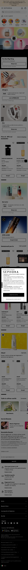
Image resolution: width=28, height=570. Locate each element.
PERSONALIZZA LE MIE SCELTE (13, 299)
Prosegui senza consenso (8, 269)
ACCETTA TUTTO (14, 294)
